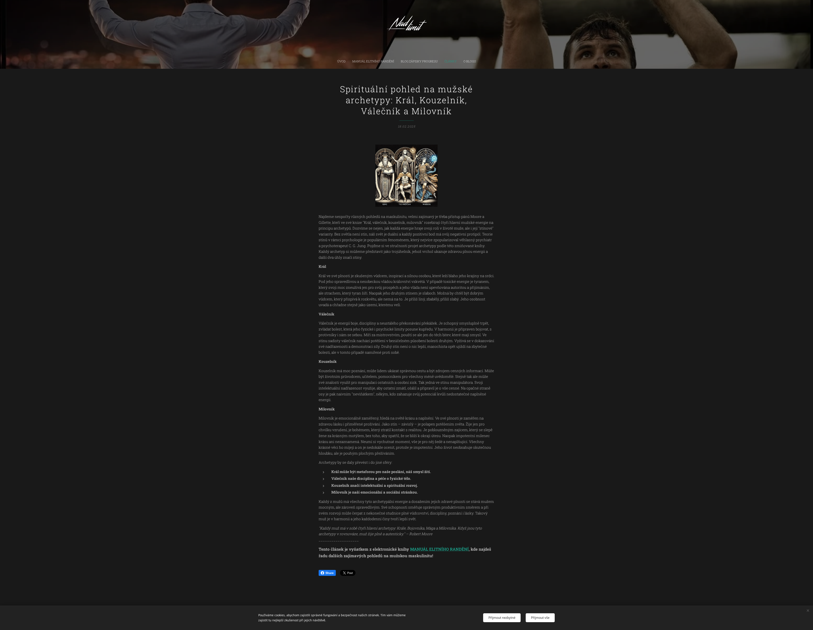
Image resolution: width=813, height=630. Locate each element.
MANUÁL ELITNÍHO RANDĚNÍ (439, 549)
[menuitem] (343, 61)
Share (329, 573)
